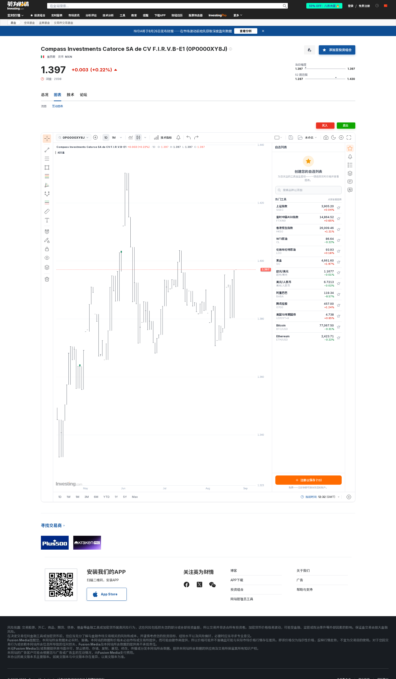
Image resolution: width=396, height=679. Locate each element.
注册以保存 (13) (311, 480)
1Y (116, 497)
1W (69, 497)
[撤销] (188, 137)
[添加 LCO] (338, 251)
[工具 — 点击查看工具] (47, 211)
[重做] (196, 137)
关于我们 (303, 570)
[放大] (156, 480)
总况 (44, 94)
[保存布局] (290, 137)
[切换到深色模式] (333, 137)
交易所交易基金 (63, 22)
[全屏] (348, 137)
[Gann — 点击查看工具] (47, 185)
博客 (233, 570)
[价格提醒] (178, 137)
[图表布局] (278, 137)
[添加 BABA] (338, 294)
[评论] (350, 181)
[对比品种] (95, 137)
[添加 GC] (338, 262)
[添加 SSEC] (338, 208)
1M (114, 137)
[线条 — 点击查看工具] (47, 150)
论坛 (83, 94)
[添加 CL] (338, 240)
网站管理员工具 (241, 599)
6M (96, 497)
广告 (300, 580)
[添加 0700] (338, 305)
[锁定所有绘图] (47, 249)
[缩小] (150, 480)
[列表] (350, 165)
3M (86, 497)
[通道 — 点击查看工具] (47, 159)
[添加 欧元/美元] (338, 273)
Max (135, 497)
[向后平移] (163, 480)
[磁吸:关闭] (47, 231)
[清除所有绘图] (47, 279)
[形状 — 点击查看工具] (47, 167)
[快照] (325, 137)
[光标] (47, 138)
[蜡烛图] (138, 137)
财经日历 (177, 15)
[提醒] (350, 156)
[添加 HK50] (338, 229)
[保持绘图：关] (47, 240)
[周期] (121, 137)
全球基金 (29, 22)
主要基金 (44, 22)
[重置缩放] (175, 480)
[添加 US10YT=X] (338, 316)
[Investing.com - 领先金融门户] (18, 5)
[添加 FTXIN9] (338, 219)
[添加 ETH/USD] (338, 338)
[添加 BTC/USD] (338, 327)
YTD (106, 497)
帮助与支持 (305, 589)
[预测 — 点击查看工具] (47, 202)
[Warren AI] (350, 190)
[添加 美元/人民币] (338, 283)
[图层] (47, 267)
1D (105, 137)
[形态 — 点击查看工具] (47, 194)
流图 (43, 106)
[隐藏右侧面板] (270, 317)
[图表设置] (341, 137)
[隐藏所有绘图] (47, 258)
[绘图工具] (54, 317)
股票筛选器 (196, 15)
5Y (125, 497)
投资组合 (236, 589)
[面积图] (130, 137)
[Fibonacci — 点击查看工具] (47, 176)
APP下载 (236, 580)
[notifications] (377, 5)
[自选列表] (350, 148)
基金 (13, 22)
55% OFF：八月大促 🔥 (324, 6)
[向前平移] (169, 480)
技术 (70, 94)
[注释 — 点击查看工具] (47, 220)
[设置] (348, 496)
